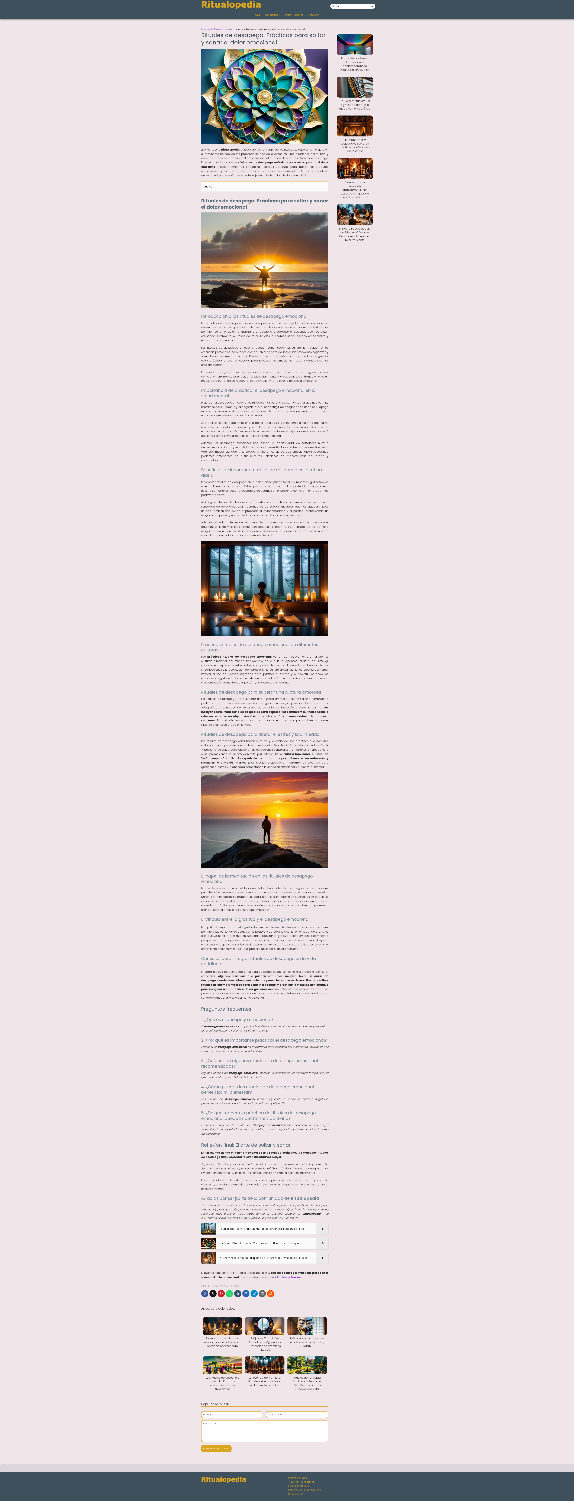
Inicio (258, 15)
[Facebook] (204, 1293)
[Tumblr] (237, 1293)
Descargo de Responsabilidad (304, 1489)
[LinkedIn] (245, 1293)
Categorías (271, 15)
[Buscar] (372, 6)
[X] (213, 1293)
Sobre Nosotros (294, 15)
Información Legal (297, 1477)
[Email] (262, 1293)
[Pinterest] (221, 1293)
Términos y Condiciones (301, 1481)
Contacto (313, 15)
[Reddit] (270, 1293)
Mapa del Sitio (295, 1493)
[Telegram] (254, 1293)
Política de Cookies (298, 1485)
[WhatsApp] (229, 1293)
